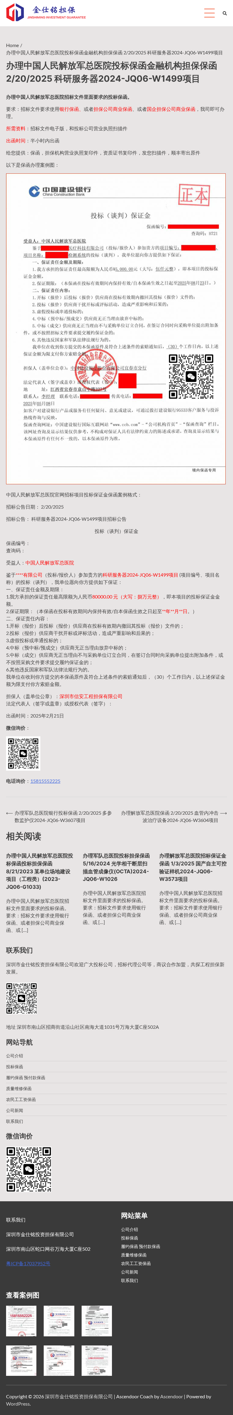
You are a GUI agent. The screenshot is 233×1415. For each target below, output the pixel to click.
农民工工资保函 (21, 1099)
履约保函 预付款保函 (25, 1077)
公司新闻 (14, 1110)
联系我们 (14, 1121)
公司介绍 (14, 1055)
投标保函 (14, 1066)
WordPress (18, 1403)
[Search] (225, 13)
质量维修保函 (19, 1088)
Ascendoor (171, 1396)
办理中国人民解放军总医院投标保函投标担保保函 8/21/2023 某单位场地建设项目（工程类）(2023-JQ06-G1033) (39, 871)
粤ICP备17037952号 (28, 1263)
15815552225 (45, 781)
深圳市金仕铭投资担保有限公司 (79, 1396)
